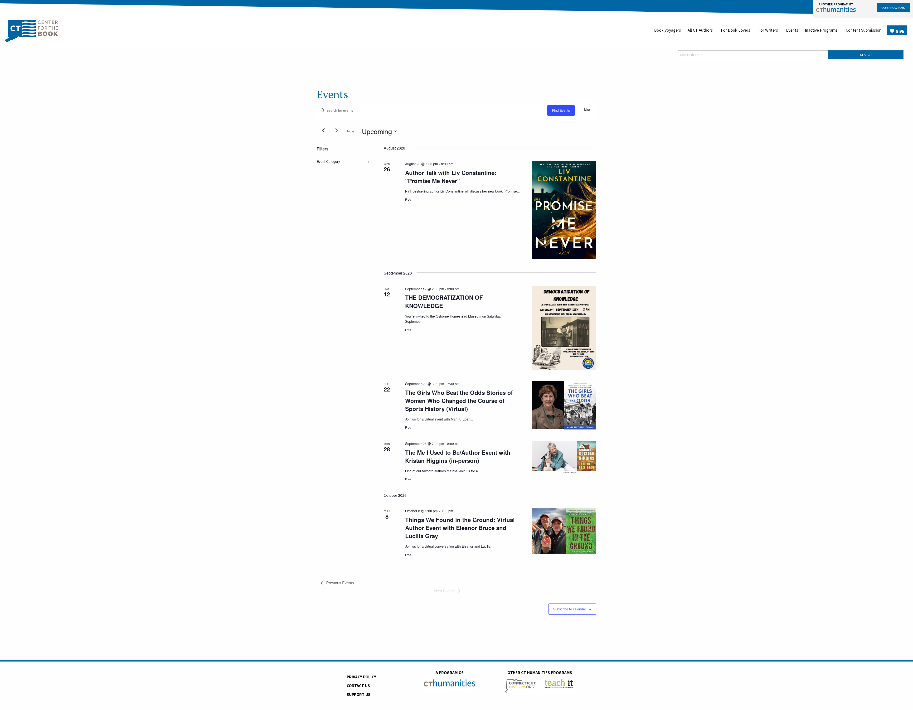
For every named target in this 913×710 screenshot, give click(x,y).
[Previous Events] (323, 130)
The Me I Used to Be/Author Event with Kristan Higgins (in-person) (457, 456)
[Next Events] (336, 130)
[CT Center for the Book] (31, 30)
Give (900, 31)
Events (792, 30)
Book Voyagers (667, 30)
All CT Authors (700, 30)
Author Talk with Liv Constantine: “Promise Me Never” (450, 177)
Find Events (561, 110)
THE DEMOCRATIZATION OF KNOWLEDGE (444, 301)
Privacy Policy (361, 677)
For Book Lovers (735, 30)
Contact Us (358, 685)
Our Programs (893, 7)
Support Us (358, 694)
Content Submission (863, 30)
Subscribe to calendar (569, 609)
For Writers (768, 30)
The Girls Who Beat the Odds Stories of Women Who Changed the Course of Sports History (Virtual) (459, 400)
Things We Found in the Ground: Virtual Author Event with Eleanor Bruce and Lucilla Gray (460, 528)
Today (351, 131)
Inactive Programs (821, 30)
